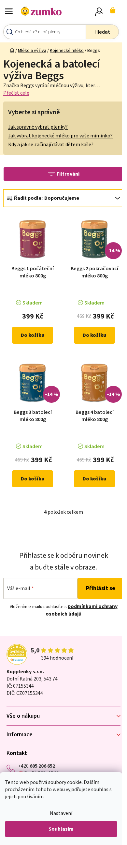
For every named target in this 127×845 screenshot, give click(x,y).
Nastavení (61, 813)
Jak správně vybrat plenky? (38, 127)
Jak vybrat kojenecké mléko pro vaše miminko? (60, 135)
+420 (36, 766)
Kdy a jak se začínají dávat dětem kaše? (50, 144)
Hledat (102, 32)
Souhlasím (61, 829)
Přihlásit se (100, 588)
